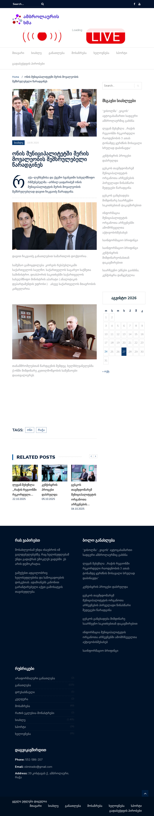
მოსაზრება (79, 53)
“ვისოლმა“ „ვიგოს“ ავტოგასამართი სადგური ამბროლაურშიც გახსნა (120, 116)
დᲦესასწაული (25, 692)
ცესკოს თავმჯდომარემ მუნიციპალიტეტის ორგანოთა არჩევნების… (54, 494)
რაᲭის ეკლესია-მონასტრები (34, 713)
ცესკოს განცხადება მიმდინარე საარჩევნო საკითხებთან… (81, 494)
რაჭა (41, 430)
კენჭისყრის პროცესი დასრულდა (20, 489)
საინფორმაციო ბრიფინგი (120, 240)
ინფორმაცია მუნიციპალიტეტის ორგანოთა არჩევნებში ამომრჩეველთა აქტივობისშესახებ (118, 222)
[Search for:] (24, 4)
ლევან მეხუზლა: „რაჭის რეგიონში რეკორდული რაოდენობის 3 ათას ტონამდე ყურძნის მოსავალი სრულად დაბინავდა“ (122, 138)
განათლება (57, 53)
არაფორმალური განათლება (35, 678)
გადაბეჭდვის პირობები (28, 64)
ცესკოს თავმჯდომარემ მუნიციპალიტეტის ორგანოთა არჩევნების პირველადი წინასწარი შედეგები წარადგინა (118, 178)
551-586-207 (34, 760)
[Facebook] (134, 4)
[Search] (42, 4)
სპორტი (121, 53)
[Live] (74, 36)
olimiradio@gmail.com (38, 767)
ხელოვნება (101, 53)
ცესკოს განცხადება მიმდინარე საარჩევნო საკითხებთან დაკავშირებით (121, 200)
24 (105, 351)
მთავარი (18, 53)
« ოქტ (105, 371)
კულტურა (21, 699)
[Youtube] (139, 4)
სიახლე (36, 53)
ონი (29, 430)
